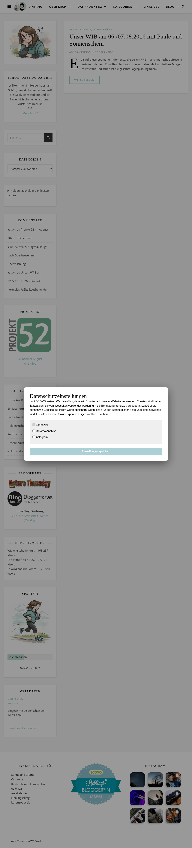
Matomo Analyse (45, 431)
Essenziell (41, 424)
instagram (41, 437)
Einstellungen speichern (96, 451)
